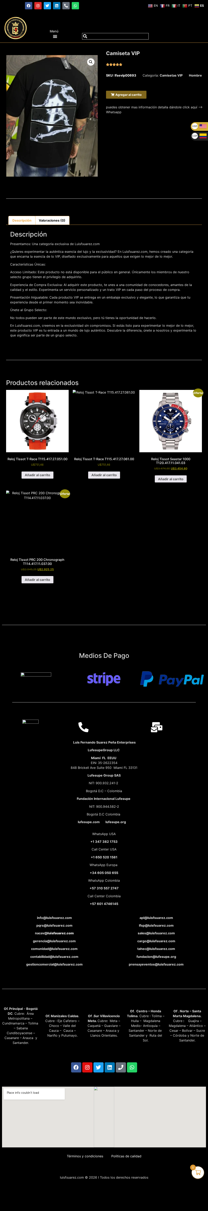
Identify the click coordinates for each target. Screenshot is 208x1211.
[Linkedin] (56, 5)
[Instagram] (38, 5)
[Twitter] (47, 5)
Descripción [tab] (21, 220)
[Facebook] (28, 5)
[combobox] (115, 36)
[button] (55, 36)
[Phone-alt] (66, 5)
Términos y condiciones (85, 1156)
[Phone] (121, 1067)
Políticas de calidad (126, 1156)
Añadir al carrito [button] (37, 475)
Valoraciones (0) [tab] (52, 220)
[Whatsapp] (75, 5)
